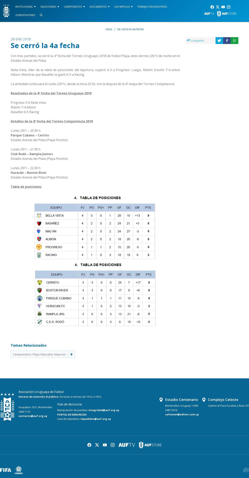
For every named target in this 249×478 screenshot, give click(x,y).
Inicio (108, 29)
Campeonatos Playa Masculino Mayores (39, 354)
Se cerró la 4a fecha (130, 29)
